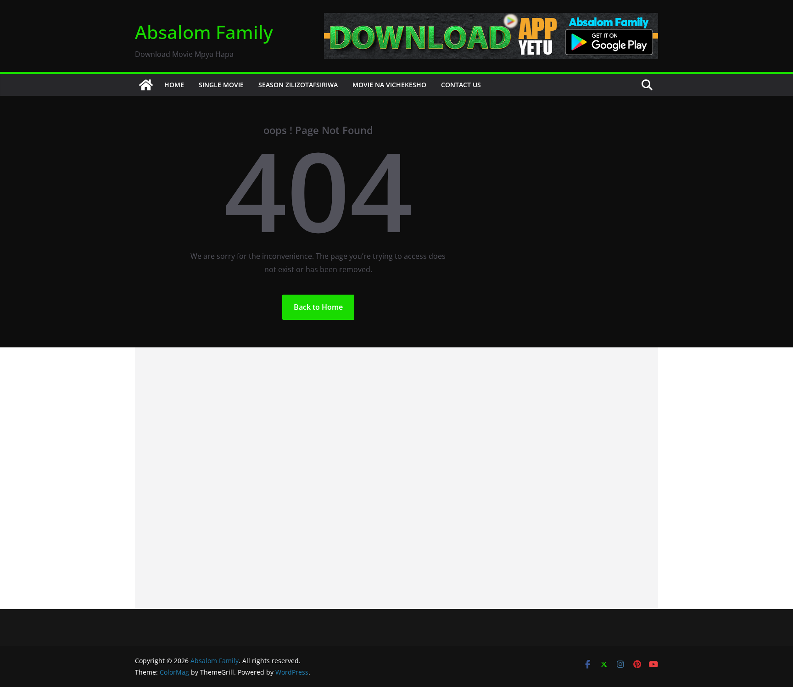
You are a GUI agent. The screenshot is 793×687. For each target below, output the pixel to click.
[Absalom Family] (146, 85)
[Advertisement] (396, 478)
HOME (174, 84)
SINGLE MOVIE (221, 84)
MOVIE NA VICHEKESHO (389, 84)
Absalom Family (204, 32)
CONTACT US (461, 84)
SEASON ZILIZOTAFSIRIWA (298, 84)
